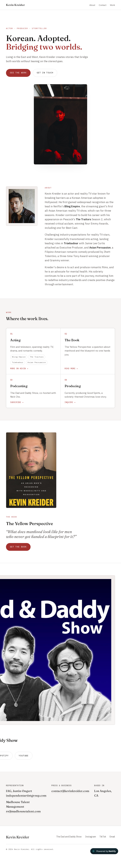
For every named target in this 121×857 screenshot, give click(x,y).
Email (112, 836)
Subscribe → (16, 402)
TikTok (102, 836)
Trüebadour (17, 362)
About (92, 5)
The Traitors (37, 357)
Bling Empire (19, 357)
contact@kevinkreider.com (70, 791)
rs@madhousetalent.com (23, 811)
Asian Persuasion (37, 362)
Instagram (90, 836)
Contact (102, 5)
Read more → (71, 368)
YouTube (23, 755)
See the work (18, 72)
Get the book (18, 546)
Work (112, 5)
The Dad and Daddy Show (69, 836)
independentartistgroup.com (26, 795)
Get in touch (45, 72)
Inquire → (70, 402)
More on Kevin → (19, 368)
